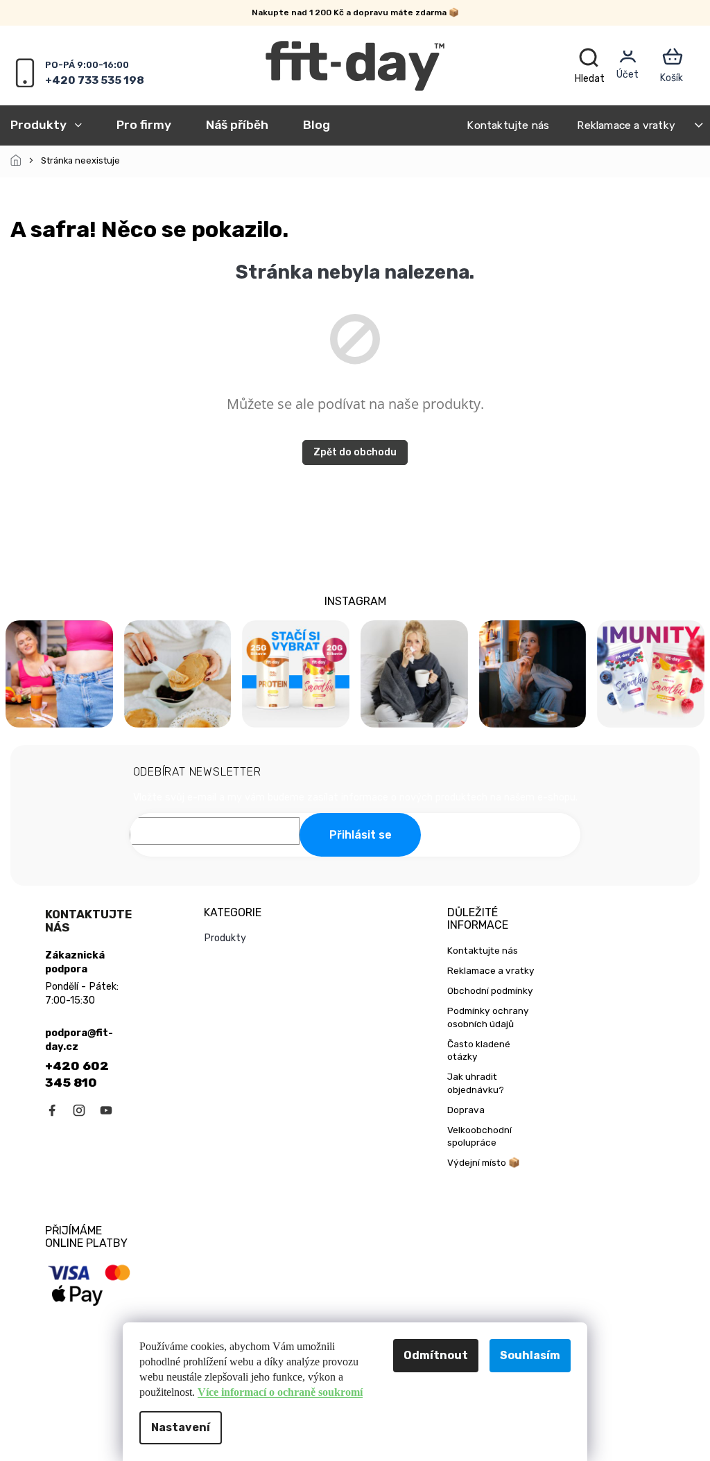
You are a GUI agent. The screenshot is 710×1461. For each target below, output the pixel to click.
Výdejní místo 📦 (483, 1162)
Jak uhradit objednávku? (475, 1083)
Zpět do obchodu (355, 452)
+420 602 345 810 (77, 1074)
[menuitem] (54, 124)
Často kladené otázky (478, 1050)
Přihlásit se (360, 834)
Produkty (225, 938)
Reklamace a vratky (626, 125)
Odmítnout (436, 1355)
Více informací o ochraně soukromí (280, 1392)
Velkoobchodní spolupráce (479, 1136)
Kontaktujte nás (508, 125)
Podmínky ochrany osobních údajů (488, 1017)
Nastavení (180, 1427)
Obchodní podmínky (490, 990)
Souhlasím (530, 1355)
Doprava (466, 1109)
